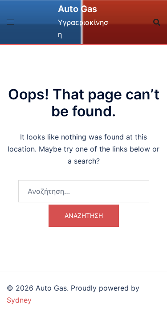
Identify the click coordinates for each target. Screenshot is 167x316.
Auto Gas (77, 9)
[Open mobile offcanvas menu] (10, 22)
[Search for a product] (156, 22)
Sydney (19, 299)
